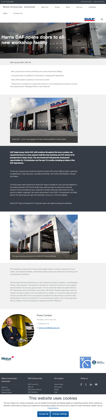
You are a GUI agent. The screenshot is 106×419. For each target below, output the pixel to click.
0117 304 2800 (8, 2)
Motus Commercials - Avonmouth (19, 7)
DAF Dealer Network (34, 389)
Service (79, 7)
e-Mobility (92, 7)
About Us (44, 7)
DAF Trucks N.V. (33, 384)
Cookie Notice (53, 408)
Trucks (57, 7)
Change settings (59, 414)
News (5, 13)
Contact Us (18, 13)
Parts (68, 7)
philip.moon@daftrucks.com (49, 328)
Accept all (43, 414)
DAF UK (30, 387)
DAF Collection (99, 1)
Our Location (6, 390)
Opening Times (6, 392)
